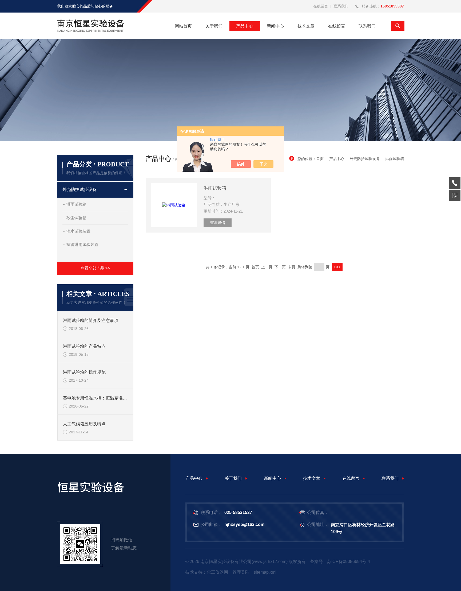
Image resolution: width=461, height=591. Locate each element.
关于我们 (213, 26)
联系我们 (340, 6)
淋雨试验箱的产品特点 (84, 346)
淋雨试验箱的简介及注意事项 (90, 320)
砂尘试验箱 (76, 217)
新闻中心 (275, 26)
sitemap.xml (265, 572)
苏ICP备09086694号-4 (348, 561)
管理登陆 (240, 572)
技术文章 (306, 26)
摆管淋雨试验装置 (82, 244)
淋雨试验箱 (76, 204)
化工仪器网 (217, 572)
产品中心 (244, 26)
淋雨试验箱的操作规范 (84, 372)
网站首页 (183, 26)
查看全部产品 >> (95, 268)
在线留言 (320, 6)
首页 (320, 159)
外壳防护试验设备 (79, 189)
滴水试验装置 (78, 231)
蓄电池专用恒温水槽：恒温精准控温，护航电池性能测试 (95, 398)
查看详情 (217, 223)
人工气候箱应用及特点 (84, 424)
